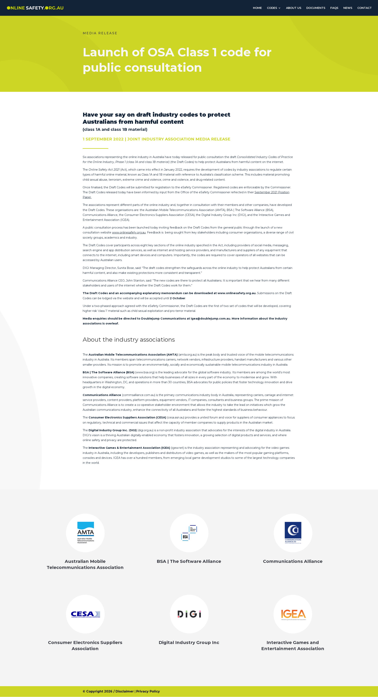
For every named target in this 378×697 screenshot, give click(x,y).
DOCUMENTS (315, 8)
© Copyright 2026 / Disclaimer (108, 691)
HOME (257, 8)
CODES (272, 8)
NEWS (347, 8)
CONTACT (364, 8)
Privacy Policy (148, 691)
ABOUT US (293, 8)
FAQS (334, 8)
